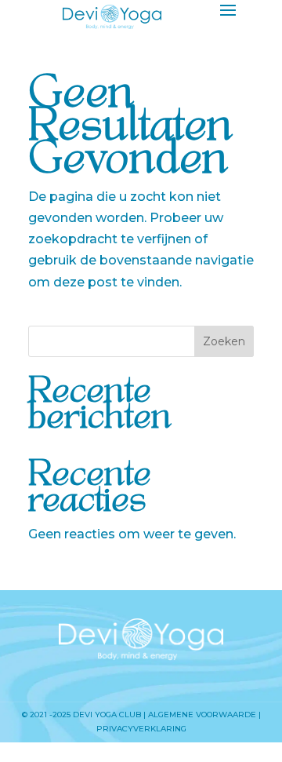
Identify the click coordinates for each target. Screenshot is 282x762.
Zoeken (224, 341)
